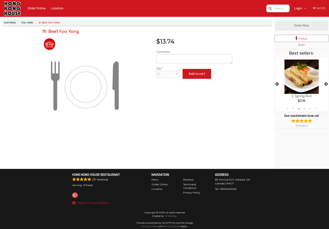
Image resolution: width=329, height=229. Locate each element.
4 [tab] (304, 109)
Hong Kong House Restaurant (96, 175)
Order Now (301, 25)
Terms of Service (171, 226)
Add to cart (197, 74)
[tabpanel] (301, 84)
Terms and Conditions (189, 186)
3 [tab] (299, 109)
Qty (159, 68)
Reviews (188, 179)
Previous (277, 84)
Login (298, 8)
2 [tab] (293, 109)
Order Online (37, 8)
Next (326, 84)
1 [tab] (287, 109)
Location (57, 8)
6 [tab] (316, 109)
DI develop (170, 215)
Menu (155, 179)
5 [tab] (310, 109)
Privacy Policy (191, 192)
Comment (163, 52)
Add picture (50, 44)
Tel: (226, 189)
